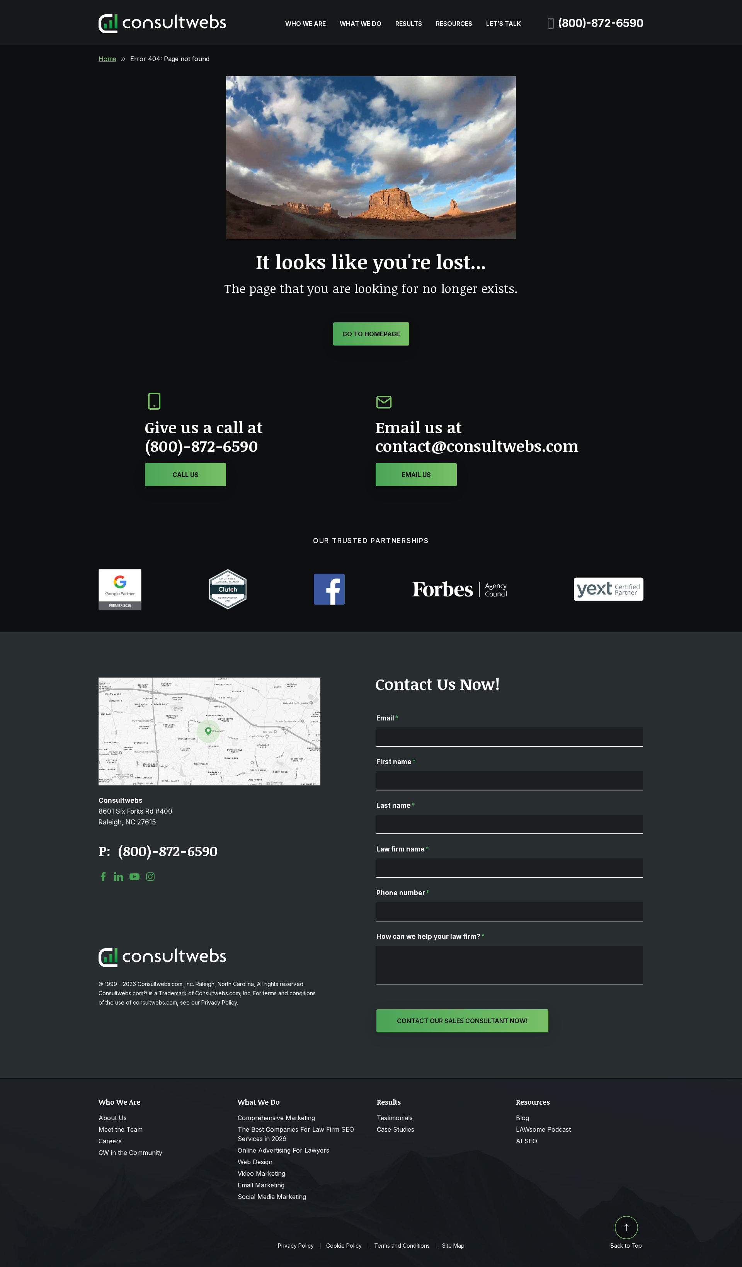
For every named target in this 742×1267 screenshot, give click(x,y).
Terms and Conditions (402, 1246)
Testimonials (395, 1118)
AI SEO (526, 1141)
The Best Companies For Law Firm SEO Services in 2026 (296, 1134)
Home (107, 59)
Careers (110, 1141)
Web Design (255, 1162)
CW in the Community (130, 1152)
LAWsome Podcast (543, 1129)
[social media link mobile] (103, 876)
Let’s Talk (503, 23)
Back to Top (626, 1245)
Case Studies (395, 1129)
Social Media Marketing (272, 1197)
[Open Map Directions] (209, 681)
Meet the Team (121, 1129)
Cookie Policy (344, 1246)
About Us (113, 1118)
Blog (522, 1118)
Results (408, 23)
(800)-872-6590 (600, 23)
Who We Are (305, 23)
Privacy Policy (296, 1246)
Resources (454, 23)
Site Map (453, 1246)
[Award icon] (120, 573)
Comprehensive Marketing (276, 1118)
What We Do (360, 23)
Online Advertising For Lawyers (283, 1150)
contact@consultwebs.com (477, 445)
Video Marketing (261, 1173)
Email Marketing (261, 1185)
